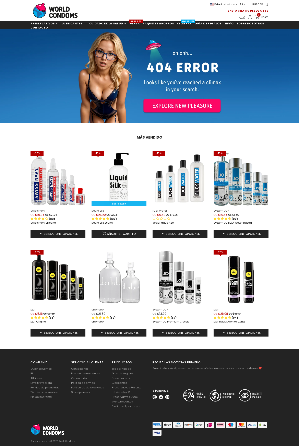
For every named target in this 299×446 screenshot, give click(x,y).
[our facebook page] (161, 397)
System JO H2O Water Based (233, 222)
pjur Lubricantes (122, 401)
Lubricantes (119, 383)
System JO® (221, 210)
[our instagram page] (155, 397)
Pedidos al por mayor (126, 406)
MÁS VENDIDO (149, 137)
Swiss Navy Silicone (43, 222)
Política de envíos (83, 383)
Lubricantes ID (121, 392)
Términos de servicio (44, 392)
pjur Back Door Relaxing (229, 321)
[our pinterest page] (167, 397)
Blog (33, 373)
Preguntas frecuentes (85, 373)
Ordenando (79, 378)
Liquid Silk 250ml (102, 222)
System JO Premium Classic (171, 321)
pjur (33, 309)
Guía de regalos (122, 373)
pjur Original (39, 321)
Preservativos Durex (125, 397)
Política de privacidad (45, 387)
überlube (98, 321)
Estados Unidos (224, 4)
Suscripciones (80, 392)
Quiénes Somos (41, 369)
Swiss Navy (38, 210)
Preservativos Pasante (127, 387)
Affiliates (36, 378)
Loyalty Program (41, 383)
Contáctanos (79, 369)
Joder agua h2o (163, 222)
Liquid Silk (98, 210)
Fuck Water (160, 210)
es (241, 4)
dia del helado (121, 369)
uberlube (98, 309)
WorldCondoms (55, 10)
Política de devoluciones (87, 387)
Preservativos (121, 378)
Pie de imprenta (41, 397)
